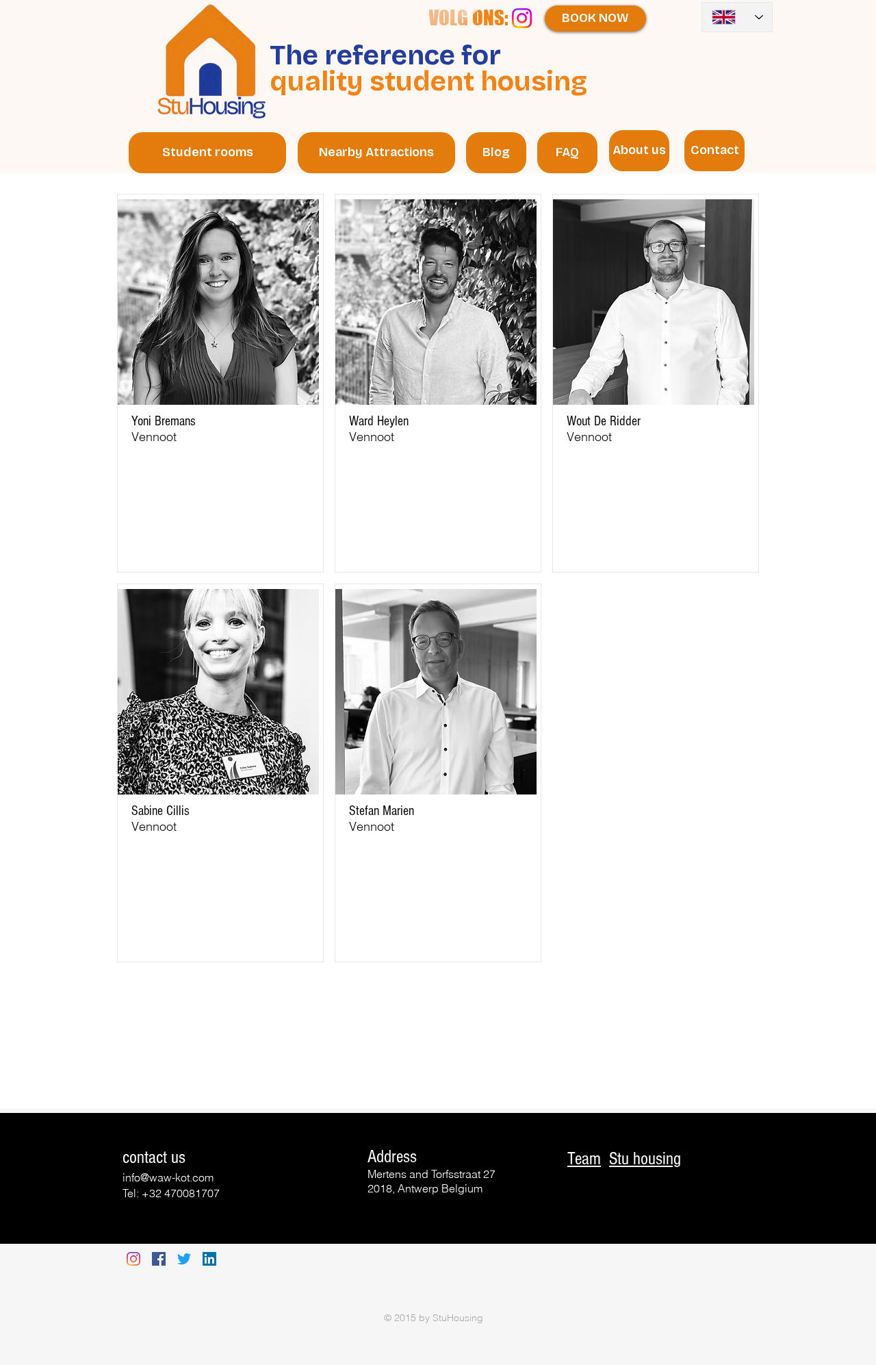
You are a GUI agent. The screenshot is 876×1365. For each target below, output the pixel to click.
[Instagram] (521, 18)
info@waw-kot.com (168, 1177)
